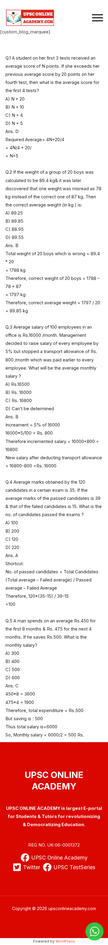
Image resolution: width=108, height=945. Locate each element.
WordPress (65, 941)
